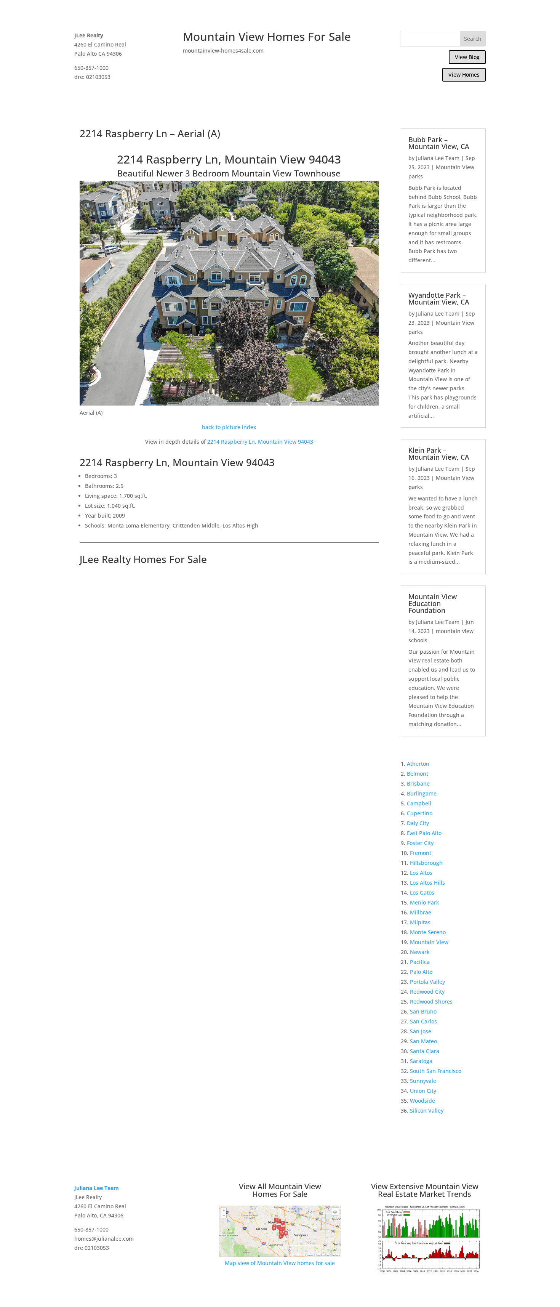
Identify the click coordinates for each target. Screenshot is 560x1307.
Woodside (422, 1100)
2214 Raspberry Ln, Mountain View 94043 (260, 441)
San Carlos (423, 1021)
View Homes (464, 74)
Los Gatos (422, 892)
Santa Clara (424, 1051)
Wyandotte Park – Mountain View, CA (438, 298)
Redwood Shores (431, 1001)
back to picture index (229, 427)
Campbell (419, 803)
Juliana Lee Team (437, 158)
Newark (420, 952)
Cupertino (419, 813)
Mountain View (429, 942)
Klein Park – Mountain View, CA (438, 454)
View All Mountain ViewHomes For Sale (280, 1190)
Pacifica (420, 961)
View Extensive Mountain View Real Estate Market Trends (424, 1190)
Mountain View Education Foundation (432, 603)
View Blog (467, 57)
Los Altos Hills (427, 882)
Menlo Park (424, 902)
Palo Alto (421, 971)
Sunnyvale (423, 1080)
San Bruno (423, 1011)
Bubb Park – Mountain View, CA (438, 143)
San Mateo (423, 1041)
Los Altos (421, 872)
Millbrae (420, 912)
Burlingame (422, 793)
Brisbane (418, 783)
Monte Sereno (428, 932)
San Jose (420, 1031)
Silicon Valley (426, 1110)
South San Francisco (435, 1070)
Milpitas (420, 922)
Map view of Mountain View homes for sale (280, 1263)
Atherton (418, 763)
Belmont (417, 773)
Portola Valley (427, 981)
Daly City (418, 823)
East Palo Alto (424, 833)
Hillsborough (426, 862)
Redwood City (427, 991)
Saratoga (421, 1061)
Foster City (420, 843)
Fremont (420, 852)
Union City (423, 1090)
